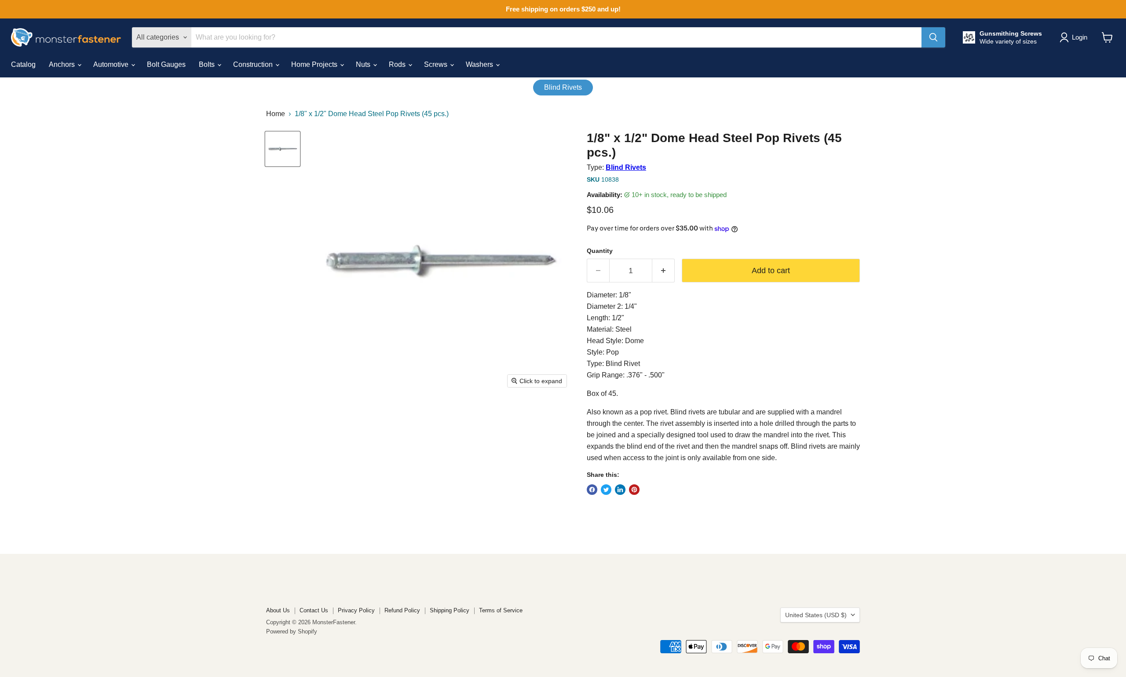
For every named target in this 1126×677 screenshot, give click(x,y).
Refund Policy (402, 610)
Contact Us (314, 610)
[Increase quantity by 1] (663, 271)
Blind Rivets (563, 87)
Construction (253, 64)
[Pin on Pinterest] (634, 489)
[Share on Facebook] (592, 489)
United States (816, 614)
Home (275, 113)
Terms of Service (501, 610)
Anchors (63, 64)
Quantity (600, 250)
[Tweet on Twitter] (606, 489)
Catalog (23, 64)
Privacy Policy (356, 610)
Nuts (364, 64)
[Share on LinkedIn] (620, 489)
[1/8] (282, 149)
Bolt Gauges (166, 64)
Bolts (207, 64)
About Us (278, 610)
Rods (398, 64)
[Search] (933, 37)
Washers (480, 64)
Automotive (111, 64)
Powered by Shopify (291, 631)
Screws (436, 64)
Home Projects (315, 64)
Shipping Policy (449, 610)
